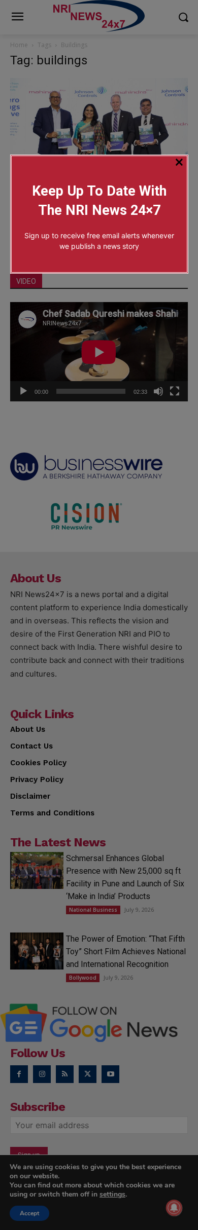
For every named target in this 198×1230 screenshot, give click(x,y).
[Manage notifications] (174, 1208)
